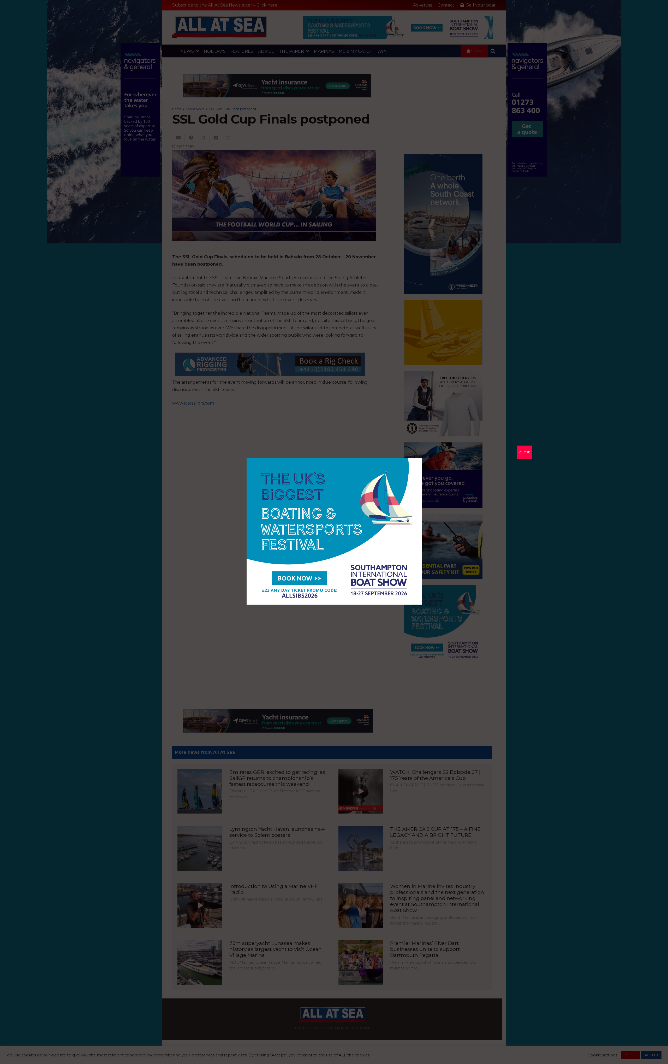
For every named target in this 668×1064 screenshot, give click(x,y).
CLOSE (524, 452)
